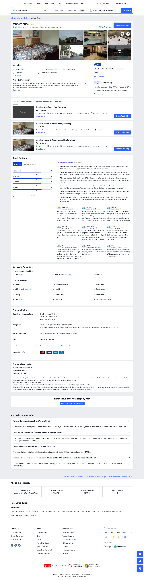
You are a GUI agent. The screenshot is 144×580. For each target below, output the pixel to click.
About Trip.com (42, 532)
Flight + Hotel (49, 3)
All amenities (17, 76)
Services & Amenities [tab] (44, 101)
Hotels (73, 477)
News (38, 536)
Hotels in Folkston (114, 477)
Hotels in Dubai (117, 511)
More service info (16, 539)
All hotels (66, 546)
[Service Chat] (140, 568)
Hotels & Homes (26, 3)
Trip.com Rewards (68, 536)
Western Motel (21, 23)
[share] (140, 561)
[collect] (140, 554)
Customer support (16, 532)
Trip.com (66, 477)
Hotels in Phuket (16, 515)
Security (65, 553)
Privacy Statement (43, 546)
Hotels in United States (85, 477)
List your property (68, 543)
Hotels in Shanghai (32, 511)
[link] (102, 3)
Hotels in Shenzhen (72, 511)
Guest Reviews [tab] (26, 101)
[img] (36, 45)
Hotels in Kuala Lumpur (88, 511)
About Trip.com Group (44, 553)
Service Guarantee (17, 536)
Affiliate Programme (69, 539)
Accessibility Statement (44, 550)
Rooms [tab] (15, 101)
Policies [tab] (58, 101)
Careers (39, 539)
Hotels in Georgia (100, 477)
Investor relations (68, 532)
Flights (38, 3)
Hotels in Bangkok (46, 511)
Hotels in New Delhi (104, 511)
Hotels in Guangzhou (17, 511)
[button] (82, 4)
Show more (16, 90)
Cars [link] (59, 3)
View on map (98, 94)
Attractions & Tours (71, 3)
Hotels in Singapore (30, 515)
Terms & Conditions (43, 543)
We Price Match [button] (107, 27)
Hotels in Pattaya (59, 511)
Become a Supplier (69, 550)
